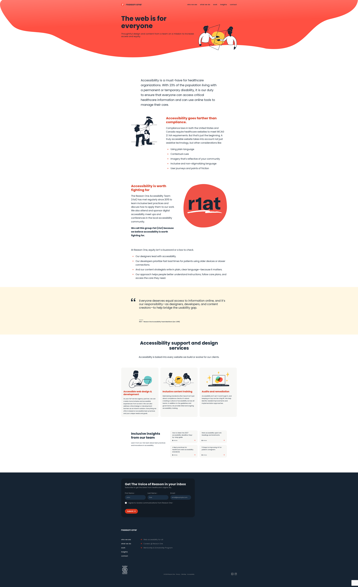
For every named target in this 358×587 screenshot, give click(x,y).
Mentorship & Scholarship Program (158, 548)
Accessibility (190, 574)
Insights (223, 4)
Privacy (178, 574)
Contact (233, 4)
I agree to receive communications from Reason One (150, 503)
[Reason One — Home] (131, 4)
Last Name (152, 493)
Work (215, 4)
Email (173, 493)
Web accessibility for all (153, 539)
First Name (130, 493)
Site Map (183, 574)
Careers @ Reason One (153, 543)
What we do (205, 4)
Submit (130, 511)
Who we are (192, 4)
